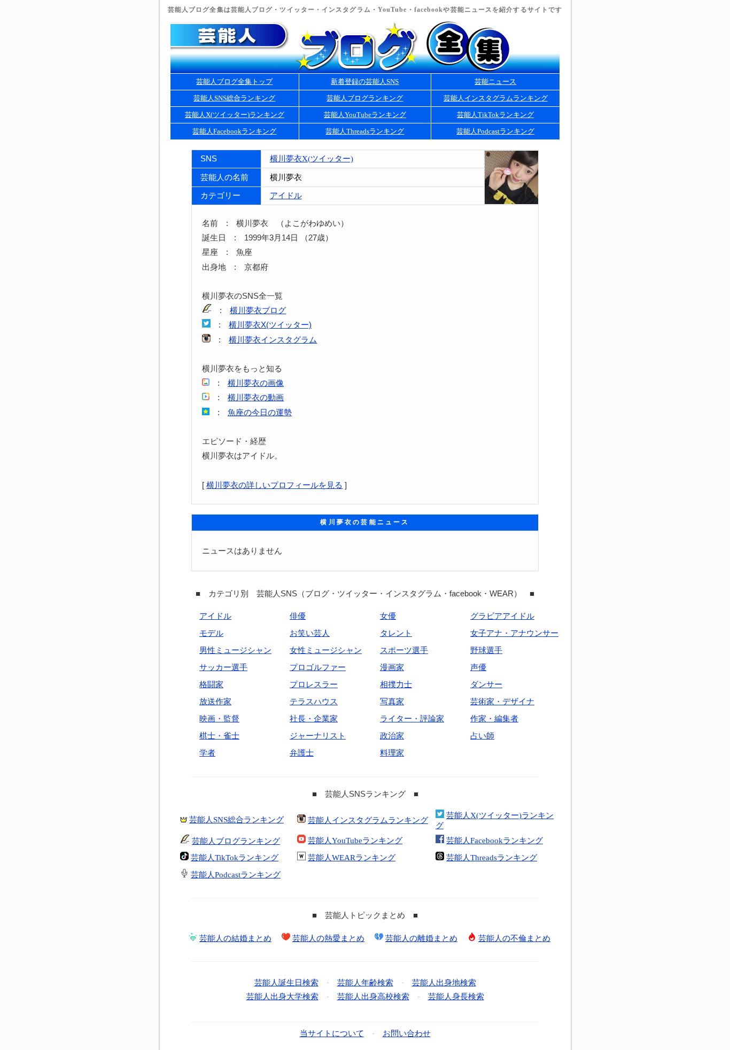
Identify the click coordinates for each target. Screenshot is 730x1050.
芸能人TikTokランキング (495, 115)
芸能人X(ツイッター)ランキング (234, 115)
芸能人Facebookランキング (234, 131)
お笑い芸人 (310, 633)
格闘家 (211, 684)
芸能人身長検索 (456, 996)
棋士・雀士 (219, 736)
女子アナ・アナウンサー (514, 633)
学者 (207, 753)
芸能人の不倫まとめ (514, 938)
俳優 (298, 616)
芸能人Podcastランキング (495, 131)
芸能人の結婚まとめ (235, 938)
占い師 (482, 736)
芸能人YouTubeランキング (365, 115)
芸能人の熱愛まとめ (328, 938)
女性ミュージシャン (326, 650)
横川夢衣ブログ (258, 310)
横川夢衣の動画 (256, 397)
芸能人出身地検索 (444, 982)
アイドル (286, 195)
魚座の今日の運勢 (260, 412)
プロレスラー (314, 684)
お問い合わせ (407, 1033)
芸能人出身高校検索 (373, 996)
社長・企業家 (314, 718)
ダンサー (486, 684)
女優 (388, 616)
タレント (396, 633)
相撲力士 (396, 684)
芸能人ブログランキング (365, 98)
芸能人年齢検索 (365, 982)
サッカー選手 (223, 667)
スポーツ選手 (404, 650)
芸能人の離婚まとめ (421, 938)
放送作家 (215, 701)
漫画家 (392, 667)
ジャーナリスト (318, 736)
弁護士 (302, 753)
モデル (211, 633)
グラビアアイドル (502, 616)
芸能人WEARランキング (351, 857)
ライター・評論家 (412, 718)
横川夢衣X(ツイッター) (311, 158)
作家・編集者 (494, 718)
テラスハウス (314, 701)
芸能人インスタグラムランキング (496, 98)
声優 (478, 667)
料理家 (392, 753)
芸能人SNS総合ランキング (234, 98)
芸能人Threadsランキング (364, 131)
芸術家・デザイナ (502, 701)
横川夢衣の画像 (256, 383)
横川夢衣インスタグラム (273, 340)
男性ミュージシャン (235, 650)
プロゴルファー (318, 667)
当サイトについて (332, 1033)
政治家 (392, 736)
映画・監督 (219, 718)
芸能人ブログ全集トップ (234, 81)
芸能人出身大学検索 (282, 996)
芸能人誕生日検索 (286, 982)
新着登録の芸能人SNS (365, 81)
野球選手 (486, 650)
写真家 (392, 701)
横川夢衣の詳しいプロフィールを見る (274, 485)
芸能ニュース (495, 81)
